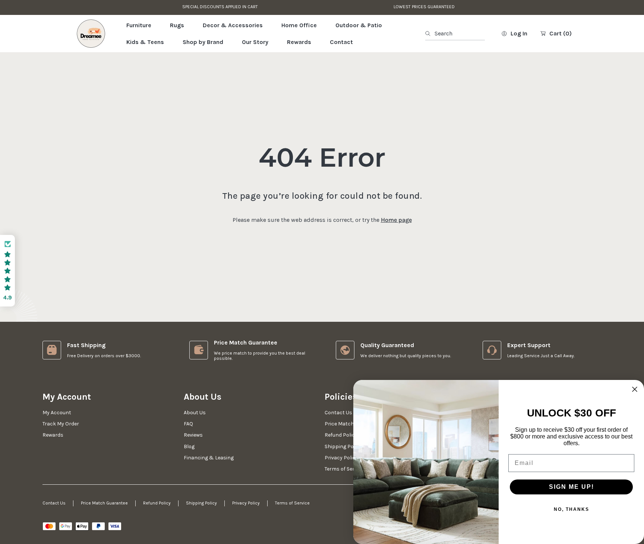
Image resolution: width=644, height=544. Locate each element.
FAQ (188, 424)
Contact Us (54, 503)
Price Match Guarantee (104, 503)
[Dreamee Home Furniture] (91, 33)
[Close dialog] (634, 389)
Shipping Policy (201, 503)
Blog (189, 446)
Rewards (52, 435)
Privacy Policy (246, 503)
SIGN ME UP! (571, 487)
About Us (195, 412)
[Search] (430, 33)
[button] (7, 271)
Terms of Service (292, 503)
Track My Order (60, 424)
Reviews (193, 435)
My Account (56, 412)
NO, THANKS (571, 509)
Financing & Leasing (209, 458)
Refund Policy (157, 503)
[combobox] (455, 33)
